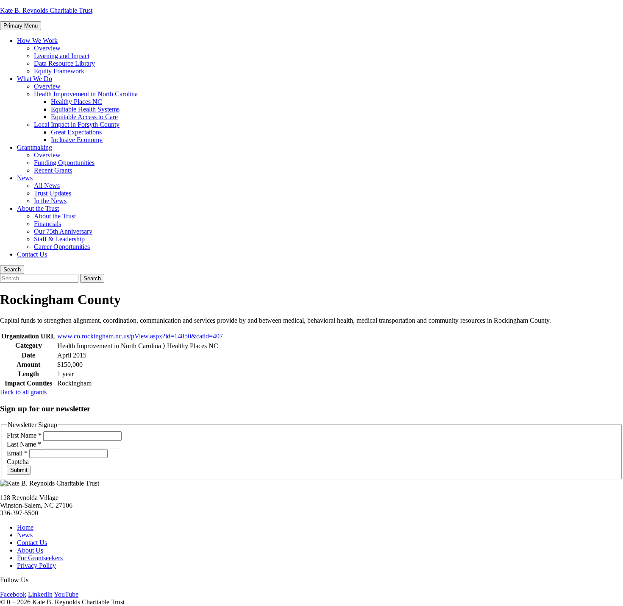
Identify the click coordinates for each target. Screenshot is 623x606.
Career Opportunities (62, 246)
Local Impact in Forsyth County (77, 124)
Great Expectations (76, 132)
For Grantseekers (40, 557)
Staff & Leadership (59, 239)
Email (17, 453)
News (25, 178)
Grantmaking (34, 147)
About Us (30, 550)
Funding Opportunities (64, 162)
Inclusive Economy (77, 139)
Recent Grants (53, 170)
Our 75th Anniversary (63, 231)
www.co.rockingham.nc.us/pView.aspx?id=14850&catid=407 (140, 336)
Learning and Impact (61, 55)
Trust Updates (52, 193)
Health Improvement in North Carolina (86, 94)
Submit (19, 470)
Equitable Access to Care (84, 116)
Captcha (18, 461)
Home (25, 527)
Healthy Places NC (76, 101)
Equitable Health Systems (85, 109)
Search (12, 269)
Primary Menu (20, 25)
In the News (50, 200)
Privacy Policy (36, 565)
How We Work (37, 40)
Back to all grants (23, 392)
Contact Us (32, 254)
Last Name (24, 444)
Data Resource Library (64, 63)
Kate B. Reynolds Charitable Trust (46, 10)
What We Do (34, 78)
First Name (24, 435)
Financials (47, 223)
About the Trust (38, 208)
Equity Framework (59, 71)
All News (47, 185)
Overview (47, 48)
